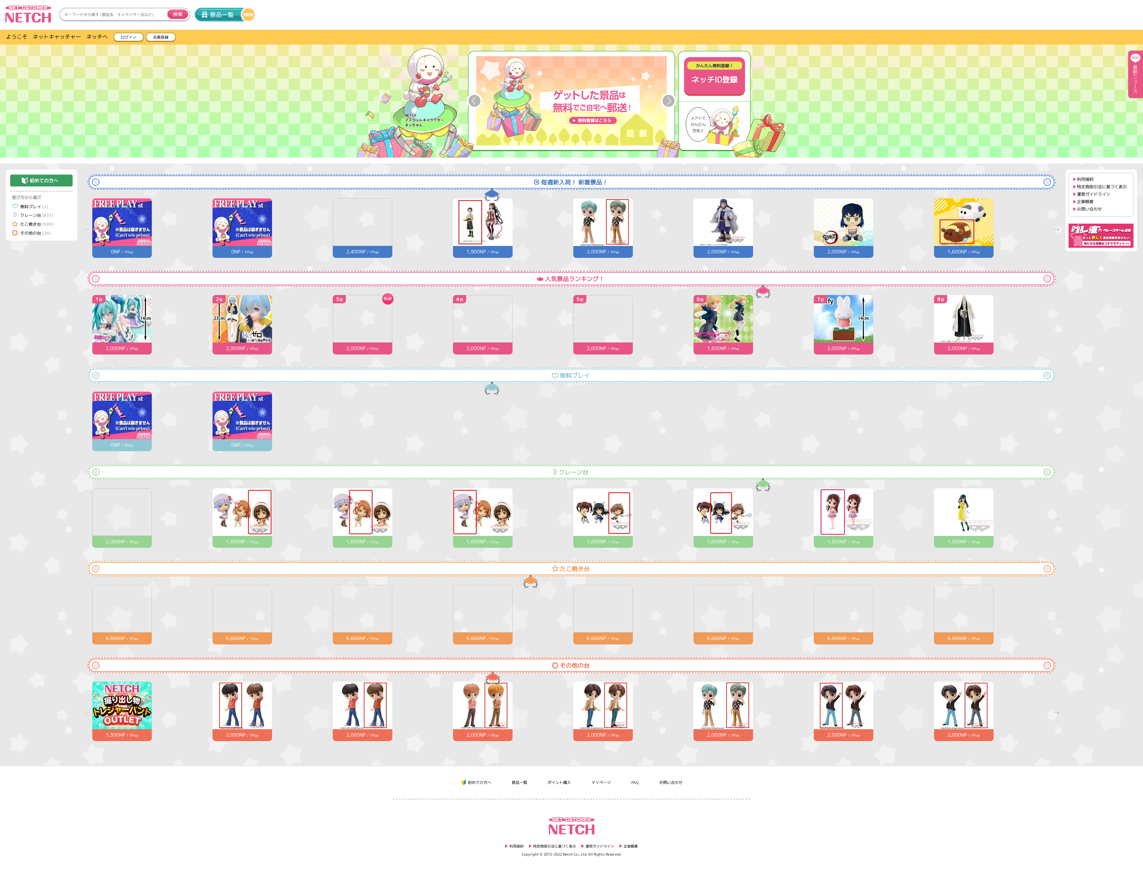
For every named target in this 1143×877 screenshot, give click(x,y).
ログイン (128, 37)
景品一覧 (222, 14)
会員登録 (160, 37)
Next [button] (668, 101)
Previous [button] (474, 101)
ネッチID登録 (714, 74)
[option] (571, 100)
